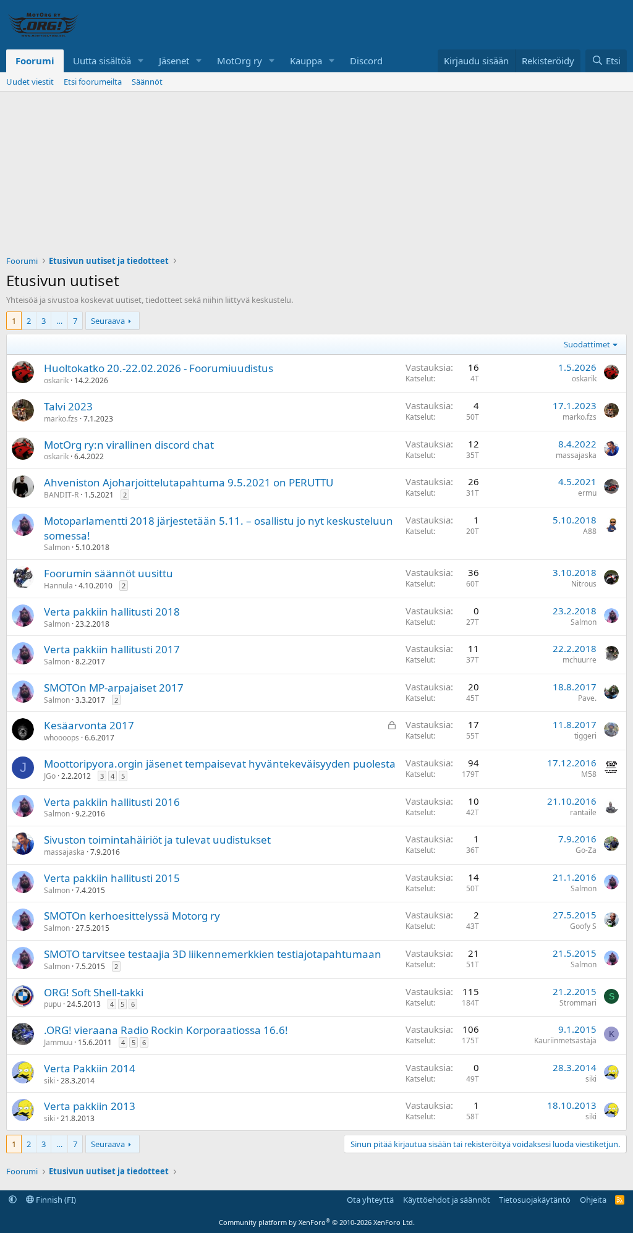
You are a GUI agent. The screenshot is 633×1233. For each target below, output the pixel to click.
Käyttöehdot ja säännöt (446, 1199)
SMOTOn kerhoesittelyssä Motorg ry (132, 916)
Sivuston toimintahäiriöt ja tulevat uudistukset (157, 840)
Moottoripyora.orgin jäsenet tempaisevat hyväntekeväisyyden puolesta (220, 763)
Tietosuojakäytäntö (535, 1199)
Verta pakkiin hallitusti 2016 (112, 802)
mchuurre (580, 660)
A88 (590, 531)
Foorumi (34, 60)
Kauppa (306, 60)
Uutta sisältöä (102, 60)
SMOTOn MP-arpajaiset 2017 (114, 687)
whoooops (61, 737)
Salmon (57, 547)
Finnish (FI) (55, 1199)
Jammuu (58, 1042)
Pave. (587, 698)
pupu (52, 1004)
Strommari (578, 1003)
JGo (50, 776)
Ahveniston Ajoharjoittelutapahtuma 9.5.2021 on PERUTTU (188, 482)
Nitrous (584, 583)
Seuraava (108, 320)
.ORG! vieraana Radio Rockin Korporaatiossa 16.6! (166, 1030)
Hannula (58, 585)
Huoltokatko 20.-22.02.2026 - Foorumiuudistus (158, 368)
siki (49, 1080)
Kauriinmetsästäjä (565, 1040)
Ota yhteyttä (370, 1199)
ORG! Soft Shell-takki (93, 992)
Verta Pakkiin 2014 (89, 1068)
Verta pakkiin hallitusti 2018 (112, 611)
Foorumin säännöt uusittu (108, 573)
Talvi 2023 (68, 406)
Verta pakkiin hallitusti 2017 (112, 649)
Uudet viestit (30, 81)
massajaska (576, 455)
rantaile (583, 812)
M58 (589, 774)
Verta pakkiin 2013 (89, 1106)
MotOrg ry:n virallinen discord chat (129, 445)
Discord (366, 60)
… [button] (59, 320)
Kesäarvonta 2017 (89, 725)
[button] (141, 60)
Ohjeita (593, 1199)
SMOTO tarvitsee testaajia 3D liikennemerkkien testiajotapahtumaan (212, 954)
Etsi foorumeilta (93, 81)
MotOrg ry (239, 60)
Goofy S (583, 926)
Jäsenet (174, 60)
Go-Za (586, 850)
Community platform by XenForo (317, 1222)
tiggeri (585, 736)
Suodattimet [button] (587, 344)
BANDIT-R (61, 494)
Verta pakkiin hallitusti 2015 (112, 878)
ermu (587, 493)
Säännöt (147, 81)
